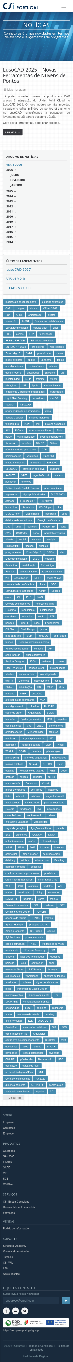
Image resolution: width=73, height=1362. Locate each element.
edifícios (32, 526)
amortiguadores (14, 366)
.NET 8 (37, 578)
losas (8, 988)
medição (51, 539)
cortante (26, 982)
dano (48, 411)
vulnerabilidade (26, 436)
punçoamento (13, 552)
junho (44, 629)
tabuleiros (21, 834)
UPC (60, 1059)
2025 (9, 191)
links (8, 796)
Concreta (24, 680)
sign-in (9, 680)
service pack (40, 327)
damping (41, 1007)
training (40, 378)
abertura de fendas (54, 975)
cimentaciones (13, 815)
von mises (32, 456)
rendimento (11, 950)
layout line (11, 507)
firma (42, 584)
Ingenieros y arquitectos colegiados (25, 391)
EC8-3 (36, 558)
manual (54, 898)
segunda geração (15, 828)
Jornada (10, 500)
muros (31, 841)
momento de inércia (28, 1014)
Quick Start (11, 1027)
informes (35, 796)
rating (50, 687)
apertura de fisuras (15, 918)
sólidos (24, 776)
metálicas (53, 789)
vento (41, 616)
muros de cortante (15, 789)
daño (36, 533)
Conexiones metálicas (17, 1078)
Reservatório (45, 1059)
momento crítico (14, 995)
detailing (10, 860)
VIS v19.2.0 (15, 279)
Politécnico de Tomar (17, 648)
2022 (9, 206)
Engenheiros (52, 622)
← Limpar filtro (13, 1097)
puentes (43, 545)
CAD (44, 449)
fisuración (10, 443)
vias (29, 725)
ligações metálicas (41, 828)
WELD (9, 886)
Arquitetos (28, 507)
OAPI (8, 308)
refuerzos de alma (52, 571)
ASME (19, 314)
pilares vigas (53, 751)
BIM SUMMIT (12, 545)
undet (19, 526)
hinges (9, 642)
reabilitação (29, 565)
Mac (7, 526)
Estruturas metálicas (16, 327)
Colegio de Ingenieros (17, 603)
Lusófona (10, 609)
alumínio (33, 886)
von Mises (36, 789)
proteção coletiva (38, 924)
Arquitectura (34, 712)
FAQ (5, 1268)
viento (53, 378)
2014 (9, 242)
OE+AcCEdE (50, 308)
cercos (20, 334)
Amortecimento (52, 385)
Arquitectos (39, 1033)
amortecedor (35, 314)
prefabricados (57, 667)
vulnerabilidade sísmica (36, 1001)
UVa (39, 809)
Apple (35, 385)
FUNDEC (43, 635)
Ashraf (42, 590)
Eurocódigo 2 (27, 500)
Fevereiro (17, 180)
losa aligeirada (48, 674)
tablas (60, 359)
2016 (9, 232)
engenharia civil (55, 796)
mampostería (12, 783)
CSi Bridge (45, 507)
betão (8, 436)
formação (53, 969)
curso (41, 898)
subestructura (26, 674)
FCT (62, 905)
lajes (25, 1046)
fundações (25, 809)
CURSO (47, 764)
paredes (36, 751)
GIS (54, 1027)
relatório (20, 796)
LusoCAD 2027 (18, 269)
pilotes (51, 314)
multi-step (10, 738)
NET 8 (51, 776)
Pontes (49, 918)
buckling (49, 1014)
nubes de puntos (31, 744)
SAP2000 (52, 462)
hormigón (10, 744)
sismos (34, 308)
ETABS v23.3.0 (18, 288)
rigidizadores (12, 937)
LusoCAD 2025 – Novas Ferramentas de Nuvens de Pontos (34, 75)
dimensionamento (15, 1084)
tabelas (9, 674)
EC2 (31, 334)
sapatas (62, 719)
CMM (29, 353)
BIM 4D (9, 687)
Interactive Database (16, 821)
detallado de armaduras (18, 520)
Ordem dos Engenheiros (18, 879)
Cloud (45, 783)
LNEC (40, 725)
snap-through (12, 654)
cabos (58, 680)
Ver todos (14, 165)
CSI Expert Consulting (16, 1201)
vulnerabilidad (36, 731)
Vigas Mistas (54, 578)
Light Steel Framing (16, 398)
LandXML (46, 359)
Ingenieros (11, 494)
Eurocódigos (59, 757)
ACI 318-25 (37, 1084)
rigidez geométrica (31, 719)
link (38, 423)
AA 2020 (40, 1078)
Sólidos (56, 590)
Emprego (8, 1133)
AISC (33, 943)
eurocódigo (56, 391)
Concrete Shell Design (17, 911)
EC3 (7, 834)
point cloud (60, 635)
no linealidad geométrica (19, 1072)
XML (41, 1072)
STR (52, 616)
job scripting (12, 757)
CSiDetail (50, 1040)
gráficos (9, 776)
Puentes (10, 571)
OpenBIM (48, 456)
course (51, 931)
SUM (29, 635)
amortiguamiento (14, 706)
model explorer (13, 359)
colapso (38, 648)
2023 (9, 201)
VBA (42, 699)
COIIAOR (37, 834)
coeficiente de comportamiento (22, 1040)
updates (48, 886)
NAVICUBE (11, 898)
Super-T (24, 622)
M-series (59, 847)
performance (56, 725)
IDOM (33, 661)
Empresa (8, 1122)
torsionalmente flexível (17, 1091)
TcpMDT (9, 404)
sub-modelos (12, 975)
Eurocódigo (47, 565)
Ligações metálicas (16, 558)
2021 (9, 211)
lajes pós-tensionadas (32, 956)
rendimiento (28, 609)
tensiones (10, 982)
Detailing (59, 860)
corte (63, 526)
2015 (9, 237)
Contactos (9, 1128)
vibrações (10, 385)
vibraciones (32, 975)
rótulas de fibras (14, 969)
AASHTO (10, 475)
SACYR (51, 1046)
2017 (9, 227)
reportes (37, 776)
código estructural (15, 943)
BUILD (50, 712)
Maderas (10, 719)
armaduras (39, 398)
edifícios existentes (52, 301)
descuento (11, 1046)
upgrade (28, 898)
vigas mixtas (40, 821)
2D (7, 578)
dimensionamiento (39, 995)
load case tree (13, 635)
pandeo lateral (37, 667)
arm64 (22, 539)
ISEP (28, 378)
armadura (35, 462)
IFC (52, 738)
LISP (48, 744)
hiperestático (57, 346)
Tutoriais (8, 1257)
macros (59, 475)
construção (24, 892)
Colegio (9, 809)
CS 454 (33, 764)
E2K (30, 1020)
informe (44, 847)
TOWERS (41, 911)
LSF (24, 385)
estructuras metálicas (34, 1027)
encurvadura (12, 1007)
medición (49, 905)
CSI (39, 687)
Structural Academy (34, 950)
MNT (49, 719)
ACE (60, 886)
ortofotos (26, 481)
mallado (9, 693)
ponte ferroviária (35, 937)
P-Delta (19, 430)
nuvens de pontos (55, 423)
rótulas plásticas (14, 764)
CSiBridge (22, 533)
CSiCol (51, 552)
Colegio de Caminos (49, 520)
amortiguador (30, 853)
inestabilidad (12, 378)
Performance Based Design (32, 988)
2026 (9, 170)
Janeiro (16, 185)
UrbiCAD (49, 706)
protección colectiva (34, 468)
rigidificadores (13, 456)
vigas (37, 622)
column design (49, 841)
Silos (64, 513)
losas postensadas (33, 1052)
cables (51, 815)
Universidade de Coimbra (19, 584)
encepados (33, 372)
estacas (9, 770)
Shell (55, 327)
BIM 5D (40, 443)
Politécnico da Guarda (32, 770)
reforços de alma (45, 603)
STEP (23, 693)
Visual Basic (32, 513)
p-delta (60, 828)
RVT (57, 995)
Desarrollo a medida (16, 905)
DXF (32, 847)
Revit (60, 764)
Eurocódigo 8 (33, 552)
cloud (8, 597)
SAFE (24, 475)
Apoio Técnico (11, 1274)
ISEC (53, 584)
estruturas (53, 892)
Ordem (53, 443)
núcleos (49, 558)
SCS (64, 1027)
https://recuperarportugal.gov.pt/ (21, 1330)
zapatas (40, 1091)
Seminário (11, 565)
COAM (22, 751)
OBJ (20, 886)
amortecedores (13, 731)
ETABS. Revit (12, 513)
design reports (13, 372)
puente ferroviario (35, 654)
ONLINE (10, 1059)
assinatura (11, 853)
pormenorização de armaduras (22, 411)
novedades (53, 809)
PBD (28, 597)
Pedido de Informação (16, 1228)
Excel (28, 1007)
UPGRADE (11, 1001)
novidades (11, 1052)
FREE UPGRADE (15, 340)
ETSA (21, 847)
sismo (59, 353)
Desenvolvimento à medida (34, 642)
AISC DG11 (44, 1020)
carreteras (11, 616)
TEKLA (9, 751)
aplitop (31, 359)
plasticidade (44, 353)
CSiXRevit (46, 500)
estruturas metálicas (40, 430)
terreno (37, 1046)
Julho (14, 175)
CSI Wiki (8, 1262)
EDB (8, 334)
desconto (36, 866)
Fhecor (60, 744)
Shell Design (28, 629)
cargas (20, 308)
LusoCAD (37, 693)
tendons (9, 956)
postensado (46, 609)
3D (51, 1091)
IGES (52, 770)
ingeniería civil (41, 475)
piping (39, 892)
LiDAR (52, 834)
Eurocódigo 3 (12, 353)
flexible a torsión (14, 417)
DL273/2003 (58, 494)
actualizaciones (14, 841)
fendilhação (46, 334)
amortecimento (28, 571)
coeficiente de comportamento (22, 873)
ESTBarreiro (35, 969)
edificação (11, 1065)
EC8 (36, 905)
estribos (25, 860)
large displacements (33, 738)
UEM (61, 687)
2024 (9, 196)
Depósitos (31, 783)
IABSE (9, 847)
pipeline (34, 706)
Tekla (23, 962)
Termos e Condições (41, 1346)
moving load (32, 802)
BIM (53, 950)
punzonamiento (53, 488)
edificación (37, 962)
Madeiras (55, 956)
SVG (8, 533)
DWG (40, 597)
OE (19, 597)
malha (8, 892)
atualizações (12, 802)
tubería (9, 539)
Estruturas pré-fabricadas (19, 590)
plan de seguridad (54, 802)
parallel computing (54, 533)
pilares (53, 366)
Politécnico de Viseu (53, 943)
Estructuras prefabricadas (49, 321)
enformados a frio (47, 879)
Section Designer (15, 661)
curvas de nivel (31, 1065)
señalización (21, 578)
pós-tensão (26, 1059)
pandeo (9, 622)
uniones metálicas (39, 417)
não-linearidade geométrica (20, 449)
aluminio (36, 539)
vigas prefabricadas (47, 982)
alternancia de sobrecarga (19, 699)
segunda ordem (51, 853)
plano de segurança (36, 757)
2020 (9, 216)
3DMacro (50, 372)
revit (63, 1040)
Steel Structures (14, 667)
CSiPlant (10, 629)
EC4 (7, 314)
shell (51, 962)
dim (62, 552)
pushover (10, 481)
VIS (62, 372)
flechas (29, 545)
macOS (54, 398)
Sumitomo (57, 1007)
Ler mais (12, 132)
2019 (9, 221)
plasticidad (50, 873)
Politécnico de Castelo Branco (22, 488)
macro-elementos (15, 462)
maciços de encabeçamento (20, 301)
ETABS (36, 918)
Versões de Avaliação (16, 1251)
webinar (46, 661)
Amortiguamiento (14, 931)
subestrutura (42, 860)
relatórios (27, 616)
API (50, 648)
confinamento (34, 815)
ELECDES (11, 468)
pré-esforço (38, 346)
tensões (26, 443)
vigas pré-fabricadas (34, 494)
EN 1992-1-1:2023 (15, 346)
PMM (59, 430)
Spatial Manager (14, 924)
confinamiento (13, 725)
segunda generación (51, 436)
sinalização (25, 687)
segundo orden (13, 712)
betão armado (36, 366)
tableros (53, 731)
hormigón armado (15, 866)
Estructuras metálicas (42, 340)
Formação (9, 1213)
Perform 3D (48, 526)
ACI (7, 430)
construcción (56, 1084)
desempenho (41, 680)
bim (59, 507)
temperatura (12, 423)
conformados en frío (16, 1033)
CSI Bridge (36, 931)
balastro (9, 962)
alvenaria (54, 1052)
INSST (25, 321)
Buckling (55, 468)
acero (8, 1014)
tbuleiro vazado (14, 1020)
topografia (50, 513)
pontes (60, 661)
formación (10, 321)
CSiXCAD (25, 404)
